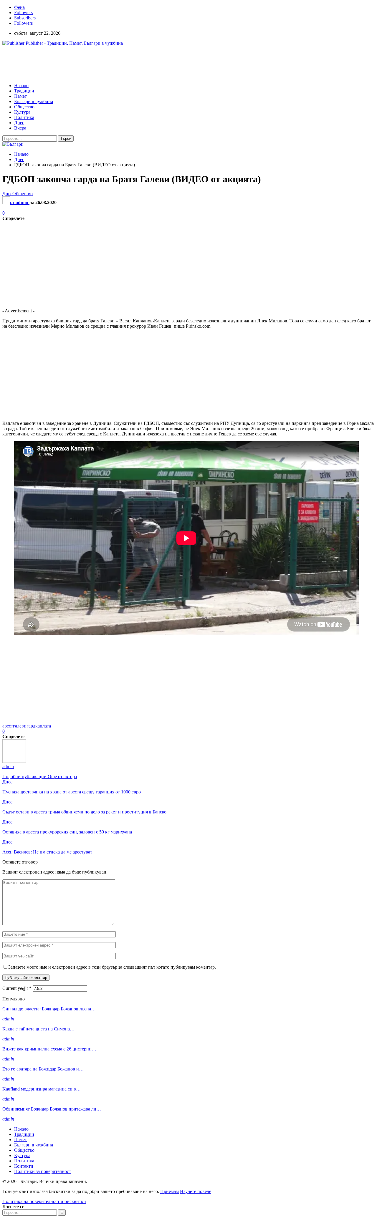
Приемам (169, 1191)
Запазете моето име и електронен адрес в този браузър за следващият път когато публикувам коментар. (112, 967)
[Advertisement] (109, 64)
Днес (19, 122)
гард (31, 725)
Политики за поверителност (42, 1171)
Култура (22, 112)
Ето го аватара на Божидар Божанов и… (43, 1068)
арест (7, 725)
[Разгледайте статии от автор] (14, 761)
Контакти (23, 1166)
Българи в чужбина (33, 101)
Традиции (24, 90)
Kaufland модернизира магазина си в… (41, 1088)
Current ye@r (17, 988)
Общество (24, 106)
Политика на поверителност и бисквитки (44, 1201)
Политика (24, 117)
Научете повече (195, 1191)
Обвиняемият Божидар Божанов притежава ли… (51, 1108)
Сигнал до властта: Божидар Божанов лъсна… (49, 1008)
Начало (21, 85)
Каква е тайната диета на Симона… (38, 1028)
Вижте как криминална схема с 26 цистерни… (49, 1048)
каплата (43, 725)
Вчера (20, 127)
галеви (20, 725)
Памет (20, 96)
